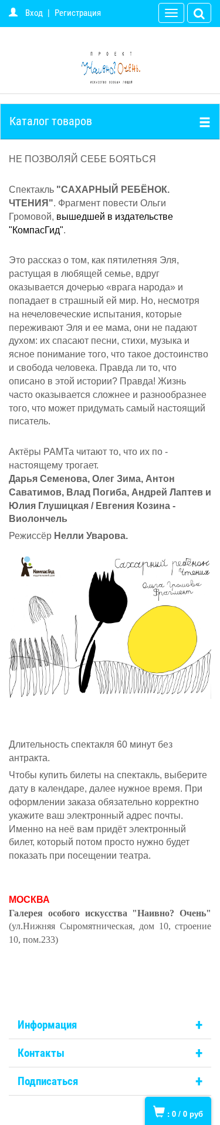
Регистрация (78, 13)
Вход (34, 13)
